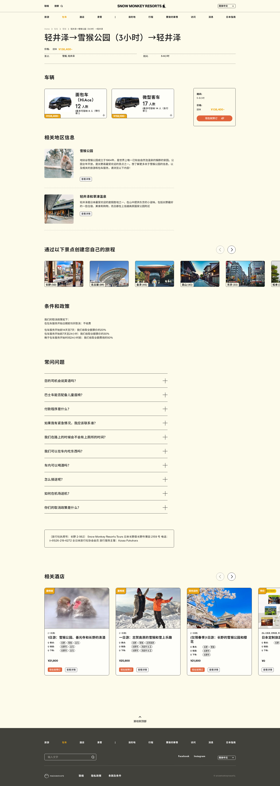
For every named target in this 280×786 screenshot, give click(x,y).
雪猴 (70, 643)
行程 (150, 17)
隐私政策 (96, 775)
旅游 (46, 17)
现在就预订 (211, 118)
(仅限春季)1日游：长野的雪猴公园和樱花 (218, 639)
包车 (64, 17)
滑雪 (99, 17)
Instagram (199, 756)
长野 (63, 643)
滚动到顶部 (140, 721)
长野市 (64, 646)
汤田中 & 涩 (146, 646)
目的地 (132, 17)
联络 (46, 6)
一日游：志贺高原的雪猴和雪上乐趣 (145, 637)
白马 (77, 643)
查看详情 (85, 179)
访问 (193, 17)
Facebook (183, 756)
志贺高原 (150, 643)
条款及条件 (115, 775)
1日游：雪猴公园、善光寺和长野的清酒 (76, 637)
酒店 (82, 17)
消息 (211, 17)
